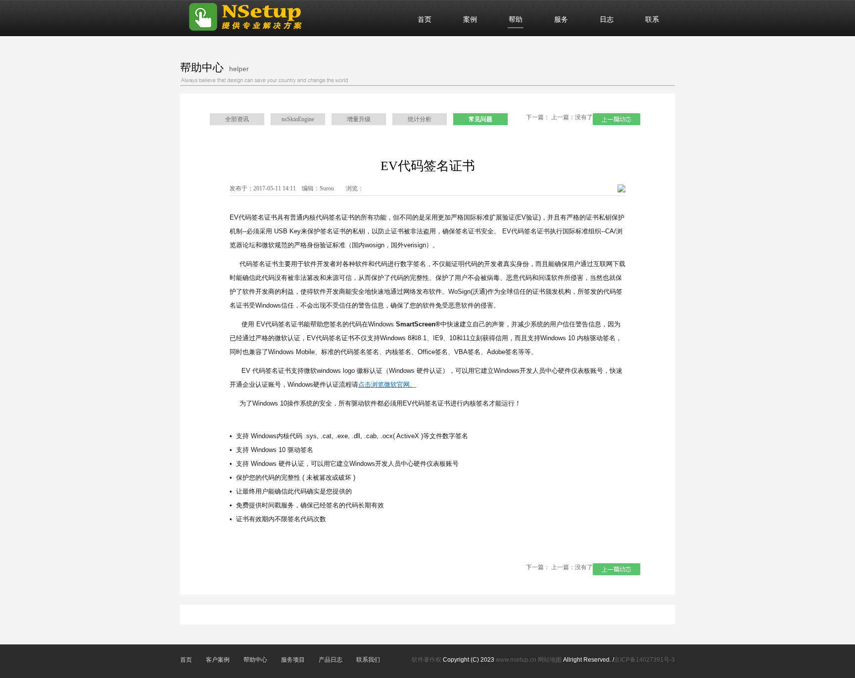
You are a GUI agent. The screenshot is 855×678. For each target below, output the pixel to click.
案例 (470, 19)
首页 (424, 19)
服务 (561, 19)
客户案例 (218, 659)
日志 (607, 19)
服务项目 (293, 659)
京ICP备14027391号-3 (644, 659)
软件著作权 (427, 659)
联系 (652, 19)
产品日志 (330, 659)
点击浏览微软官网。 (387, 384)
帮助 (515, 19)
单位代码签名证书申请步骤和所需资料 (616, 119)
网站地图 (550, 659)
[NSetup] (253, 32)
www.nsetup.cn (516, 659)
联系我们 (368, 659)
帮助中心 (255, 659)
